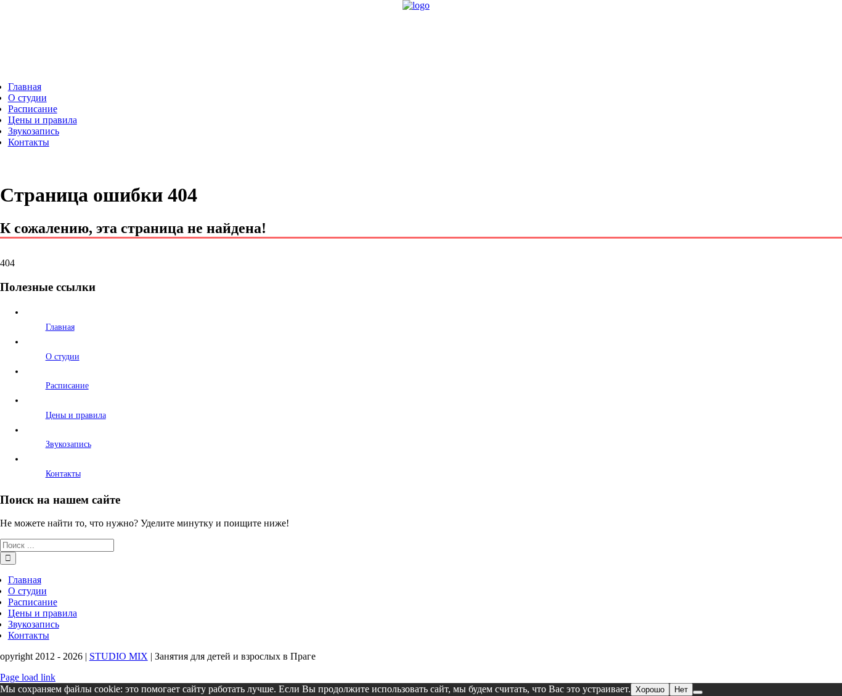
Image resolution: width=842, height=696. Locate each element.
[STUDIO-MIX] (416, 5)
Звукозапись (68, 444)
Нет (681, 689)
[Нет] (698, 692)
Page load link (27, 677)
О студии (63, 356)
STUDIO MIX (118, 656)
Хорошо (650, 689)
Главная (60, 327)
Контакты (63, 473)
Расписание (67, 385)
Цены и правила (76, 415)
